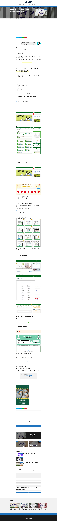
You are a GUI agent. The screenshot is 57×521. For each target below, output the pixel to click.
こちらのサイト (20, 357)
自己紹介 (20, 4)
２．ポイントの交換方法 (20, 89)
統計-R (25, 4)
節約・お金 (33, 4)
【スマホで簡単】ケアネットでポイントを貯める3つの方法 (31, 463)
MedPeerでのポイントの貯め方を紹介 (19, 18)
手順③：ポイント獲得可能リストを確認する (23, 88)
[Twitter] (17, 37)
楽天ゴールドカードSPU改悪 (32, 509)
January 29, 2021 (25, 377)
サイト (17, 484)
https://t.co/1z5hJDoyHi (26, 375)
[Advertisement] (28, 28)
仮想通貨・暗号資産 (29, 4)
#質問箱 (30, 375)
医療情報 (23, 4)
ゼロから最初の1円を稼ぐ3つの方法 (42, 510)
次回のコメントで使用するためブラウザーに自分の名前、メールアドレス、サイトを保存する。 (27, 487)
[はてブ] (20, 37)
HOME (11, 18)
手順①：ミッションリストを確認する (22, 85)
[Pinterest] (25, 37)
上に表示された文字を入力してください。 (21, 489)
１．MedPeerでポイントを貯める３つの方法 (22, 84)
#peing (32, 375)
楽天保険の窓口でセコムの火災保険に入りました (30, 453)
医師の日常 (30, 518)
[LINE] (23, 37)
